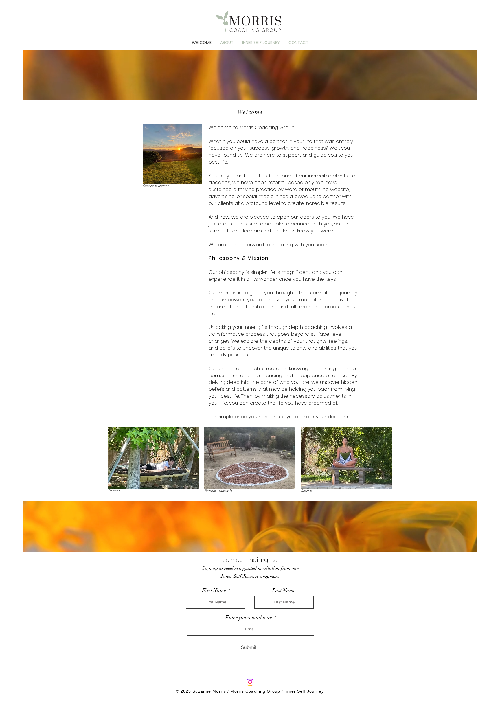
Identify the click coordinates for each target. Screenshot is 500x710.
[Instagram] (250, 682)
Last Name (284, 590)
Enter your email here (248, 617)
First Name (214, 590)
